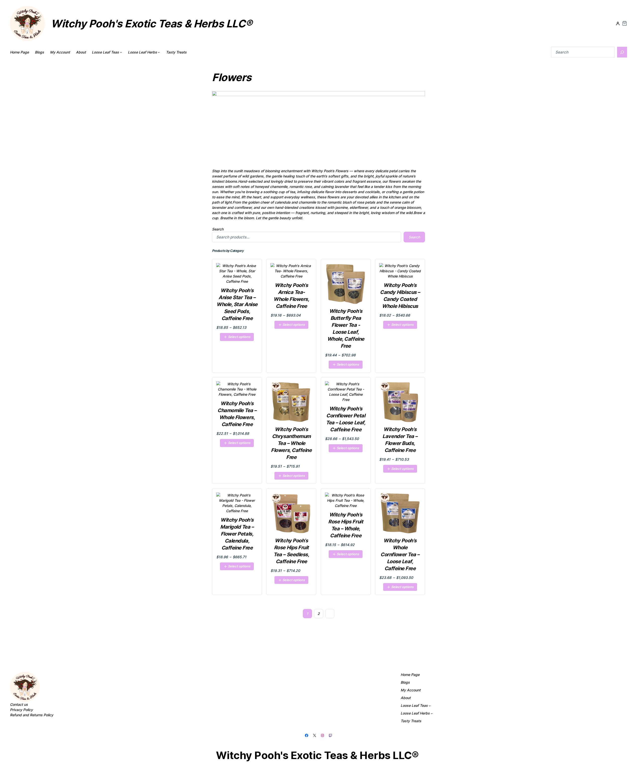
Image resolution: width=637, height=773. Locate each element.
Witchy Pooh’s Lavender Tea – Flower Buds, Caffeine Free (399, 439)
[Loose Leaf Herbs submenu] (159, 52)
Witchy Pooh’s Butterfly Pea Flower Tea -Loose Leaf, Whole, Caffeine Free (345, 328)
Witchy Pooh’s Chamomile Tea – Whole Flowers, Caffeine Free (237, 413)
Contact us (19, 704)
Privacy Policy (21, 710)
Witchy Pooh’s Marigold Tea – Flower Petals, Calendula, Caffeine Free (237, 534)
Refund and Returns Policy (31, 715)
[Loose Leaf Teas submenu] (121, 52)
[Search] (622, 52)
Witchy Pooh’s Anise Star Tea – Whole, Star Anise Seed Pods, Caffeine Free (237, 304)
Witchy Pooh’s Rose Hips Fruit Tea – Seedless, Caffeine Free (291, 551)
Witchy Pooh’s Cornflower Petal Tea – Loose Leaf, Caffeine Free (345, 419)
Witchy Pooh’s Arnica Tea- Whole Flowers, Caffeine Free (291, 295)
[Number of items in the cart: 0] (624, 23)
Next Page (329, 613)
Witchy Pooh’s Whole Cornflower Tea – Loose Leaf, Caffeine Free (399, 554)
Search (217, 229)
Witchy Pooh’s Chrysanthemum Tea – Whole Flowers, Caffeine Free (291, 443)
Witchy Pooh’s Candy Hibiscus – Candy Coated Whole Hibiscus (400, 295)
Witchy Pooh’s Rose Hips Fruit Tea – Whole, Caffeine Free (345, 525)
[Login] (617, 23)
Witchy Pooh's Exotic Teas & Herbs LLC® (151, 23)
